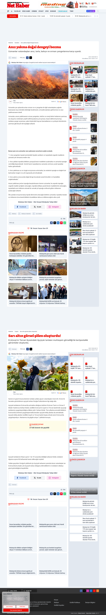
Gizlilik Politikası (75, 602)
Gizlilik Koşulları (59, 605)
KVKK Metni (22, 606)
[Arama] (98, 11)
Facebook (23, 207)
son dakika (39, 213)
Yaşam (16, 331)
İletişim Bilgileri (90, 602)
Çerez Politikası (9, 606)
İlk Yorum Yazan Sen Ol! (39, 228)
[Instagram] (87, 590)
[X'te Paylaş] (30, 57)
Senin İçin (91, 11)
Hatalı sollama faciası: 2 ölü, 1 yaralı (32, 16)
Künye (56, 600)
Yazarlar (17, 11)
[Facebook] (81, 590)
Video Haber (26, 11)
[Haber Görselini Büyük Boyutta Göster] (37, 81)
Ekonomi (53, 11)
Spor (46, 11)
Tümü (71, 11)
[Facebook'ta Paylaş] (27, 57)
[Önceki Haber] (95, 16)
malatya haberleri (26, 213)
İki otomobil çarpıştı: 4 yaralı (59, 16)
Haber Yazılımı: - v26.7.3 (85, 613)
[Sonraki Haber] (97, 16)
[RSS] (97, 590)
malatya (14, 57)
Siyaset (41, 11)
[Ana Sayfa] (11, 11)
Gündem (34, 11)
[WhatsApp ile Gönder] (64, 222)
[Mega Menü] (8, 11)
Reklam (56, 602)
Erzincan (14, 349)
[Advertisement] (53, 29)
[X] (84, 590)
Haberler (10, 42)
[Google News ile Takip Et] (61, 101)
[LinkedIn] (91, 590)
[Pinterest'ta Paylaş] (61, 222)
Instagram (55, 207)
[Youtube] (94, 590)
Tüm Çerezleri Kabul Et (16, 610)
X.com (39, 207)
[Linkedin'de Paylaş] (58, 222)
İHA (18, 101)
